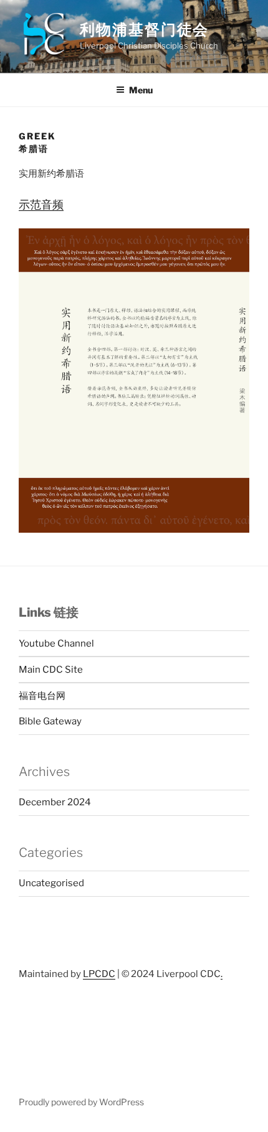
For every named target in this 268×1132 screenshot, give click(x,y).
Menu (141, 90)
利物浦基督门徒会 (144, 30)
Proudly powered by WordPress (81, 1102)
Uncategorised (51, 883)
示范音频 (41, 204)
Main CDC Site (51, 669)
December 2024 (55, 802)
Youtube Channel (56, 643)
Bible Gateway (50, 721)
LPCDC (99, 974)
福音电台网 (42, 695)
